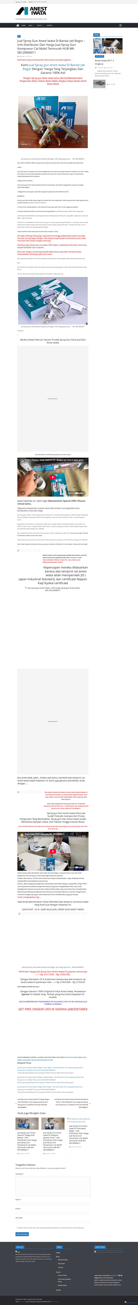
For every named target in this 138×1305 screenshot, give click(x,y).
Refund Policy (62, 1285)
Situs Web (19, 1218)
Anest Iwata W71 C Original (104, 62)
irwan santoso (109, 67)
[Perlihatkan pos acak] (120, 25)
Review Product (63, 1260)
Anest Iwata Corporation (102, 1275)
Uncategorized (99, 56)
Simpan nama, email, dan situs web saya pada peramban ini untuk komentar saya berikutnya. (51, 1228)
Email (18, 1209)
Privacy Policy (62, 1275)
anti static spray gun (40, 2)
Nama (18, 1200)
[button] (33, 25)
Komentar (19, 1174)
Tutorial (60, 1267)
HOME (23, 25)
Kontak (49, 25)
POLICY (39, 25)
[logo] (17, 1252)
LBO (19, 36)
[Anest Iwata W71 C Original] (108, 46)
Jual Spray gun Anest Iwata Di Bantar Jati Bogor (54, 67)
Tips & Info (61, 1263)
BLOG (30, 25)
